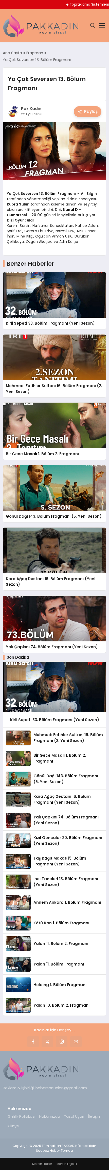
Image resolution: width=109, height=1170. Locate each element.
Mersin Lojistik (67, 1164)
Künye (13, 1126)
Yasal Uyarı (74, 1116)
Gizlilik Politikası (21, 1116)
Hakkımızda (49, 1116)
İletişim (94, 1116)
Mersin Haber (42, 1164)
